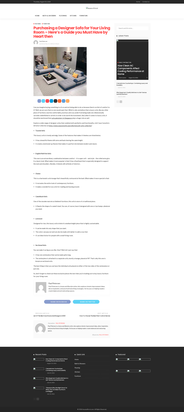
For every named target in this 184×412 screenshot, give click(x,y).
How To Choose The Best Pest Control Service (95, 316)
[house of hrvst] (92, 8)
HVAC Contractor (125, 62)
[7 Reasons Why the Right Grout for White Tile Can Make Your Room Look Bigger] (38, 390)
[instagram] (61, 2)
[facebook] (53, 2)
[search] (148, 15)
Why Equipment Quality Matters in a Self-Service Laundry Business (131, 93)
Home (138, 2)
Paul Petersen (43, 41)
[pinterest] (59, 2)
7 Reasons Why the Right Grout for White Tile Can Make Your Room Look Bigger (56, 389)
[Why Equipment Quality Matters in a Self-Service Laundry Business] (38, 380)
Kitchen (73, 16)
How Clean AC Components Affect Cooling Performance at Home (131, 70)
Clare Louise (122, 77)
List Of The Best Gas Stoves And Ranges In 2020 (49, 316)
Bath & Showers (49, 16)
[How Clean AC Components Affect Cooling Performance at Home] (132, 59)
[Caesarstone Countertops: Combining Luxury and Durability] (38, 371)
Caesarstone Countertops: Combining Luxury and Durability (132, 84)
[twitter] (56, 2)
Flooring (63, 16)
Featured (38, 23)
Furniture (84, 16)
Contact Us (146, 2)
